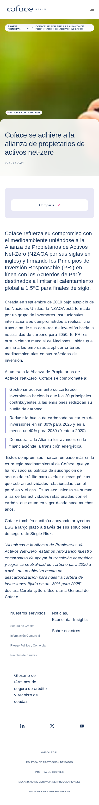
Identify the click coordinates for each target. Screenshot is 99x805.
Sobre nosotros (66, 631)
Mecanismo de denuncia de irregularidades (50, 781)
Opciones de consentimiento (49, 791)
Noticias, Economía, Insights (70, 616)
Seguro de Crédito (22, 626)
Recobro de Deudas (23, 655)
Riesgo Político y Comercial (28, 645)
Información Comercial (25, 635)
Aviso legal (49, 752)
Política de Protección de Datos (49, 762)
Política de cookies (49, 772)
